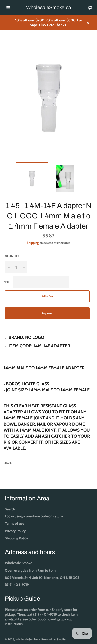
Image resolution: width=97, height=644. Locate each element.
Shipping (33, 243)
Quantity (12, 256)
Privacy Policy (15, 531)
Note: (47, 372)
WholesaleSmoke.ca (48, 7)
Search (10, 509)
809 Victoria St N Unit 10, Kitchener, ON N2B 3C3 (42, 577)
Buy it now (47, 313)
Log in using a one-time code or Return (34, 516)
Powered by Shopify (53, 639)
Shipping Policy (16, 538)
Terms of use (14, 523)
